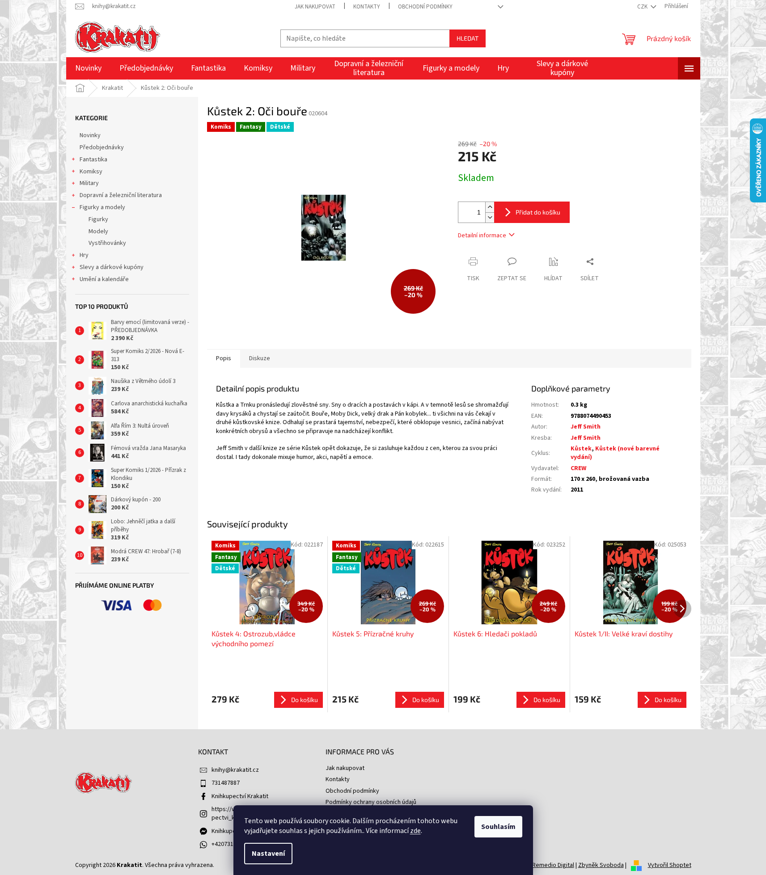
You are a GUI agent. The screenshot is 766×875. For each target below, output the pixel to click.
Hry (84, 255)
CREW (578, 468)
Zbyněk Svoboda (601, 865)
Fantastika (93, 159)
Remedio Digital (553, 865)
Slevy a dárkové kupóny (112, 267)
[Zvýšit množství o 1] (489, 207)
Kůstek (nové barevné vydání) (615, 453)
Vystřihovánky (107, 243)
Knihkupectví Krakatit (240, 796)
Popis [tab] (223, 358)
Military (89, 183)
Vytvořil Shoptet (669, 865)
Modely (98, 231)
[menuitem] (88, 68)
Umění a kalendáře (104, 279)
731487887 (226, 782)
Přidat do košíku (538, 212)
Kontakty (366, 7)
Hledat (467, 38)
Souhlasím (498, 827)
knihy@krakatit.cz (235, 770)
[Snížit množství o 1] (489, 217)
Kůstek (581, 448)
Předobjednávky (102, 147)
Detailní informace (482, 235)
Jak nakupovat (315, 7)
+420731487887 (232, 844)
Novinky (90, 135)
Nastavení (268, 853)
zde (415, 831)
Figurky (98, 219)
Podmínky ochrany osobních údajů (371, 802)
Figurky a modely (102, 207)
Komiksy (91, 171)
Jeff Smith (586, 426)
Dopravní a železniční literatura (121, 195)
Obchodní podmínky (425, 7)
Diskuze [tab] (259, 358)
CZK (643, 7)
